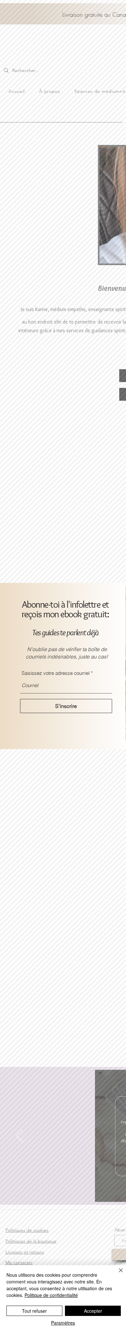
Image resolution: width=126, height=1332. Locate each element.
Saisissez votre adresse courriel (55, 673)
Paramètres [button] (63, 1322)
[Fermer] (117, 1274)
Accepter (93, 1311)
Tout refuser (34, 1311)
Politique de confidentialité (51, 1295)
